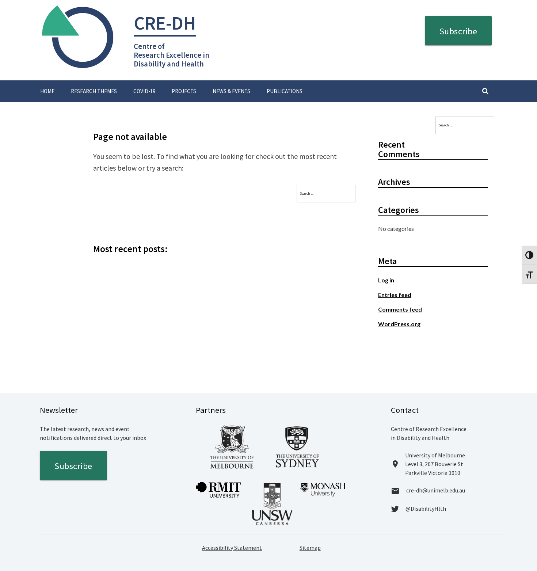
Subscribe (458, 31)
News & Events (231, 91)
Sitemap (310, 547)
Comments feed (400, 309)
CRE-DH (165, 23)
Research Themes (94, 91)
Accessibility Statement (232, 547)
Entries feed (394, 294)
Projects (184, 91)
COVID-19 (144, 91)
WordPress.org (399, 323)
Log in (386, 280)
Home (47, 91)
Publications (284, 91)
